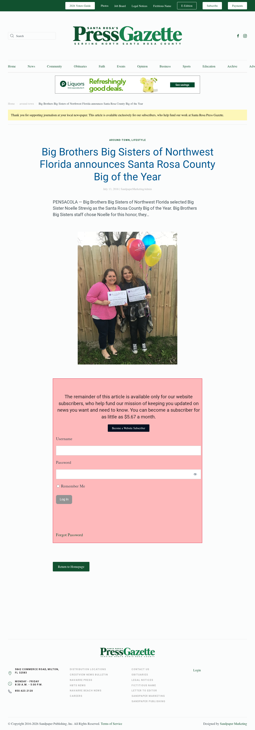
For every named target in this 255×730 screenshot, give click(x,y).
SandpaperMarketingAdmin (136, 189)
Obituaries (80, 66)
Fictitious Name (162, 6)
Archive (232, 66)
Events (121, 66)
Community (54, 66)
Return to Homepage (71, 566)
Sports (187, 66)
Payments (237, 6)
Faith (102, 66)
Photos (104, 6)
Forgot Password (69, 534)
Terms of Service (111, 723)
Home (12, 66)
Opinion (142, 66)
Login (197, 670)
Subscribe (212, 6)
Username (64, 438)
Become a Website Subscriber (128, 428)
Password (63, 462)
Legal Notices (139, 6)
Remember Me (72, 486)
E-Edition (186, 6)
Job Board (120, 6)
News (31, 66)
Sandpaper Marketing (233, 723)
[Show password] (195, 474)
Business (165, 66)
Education (209, 66)
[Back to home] (127, 35)
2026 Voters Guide (80, 6)
